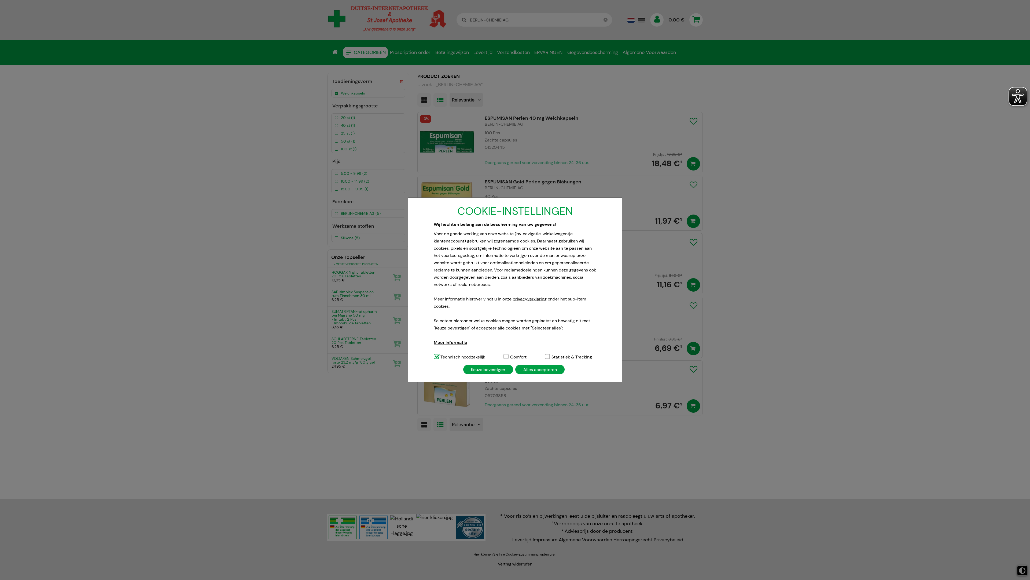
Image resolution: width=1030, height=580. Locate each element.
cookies (441, 306)
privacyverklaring (530, 299)
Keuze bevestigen (488, 369)
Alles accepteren (540, 369)
